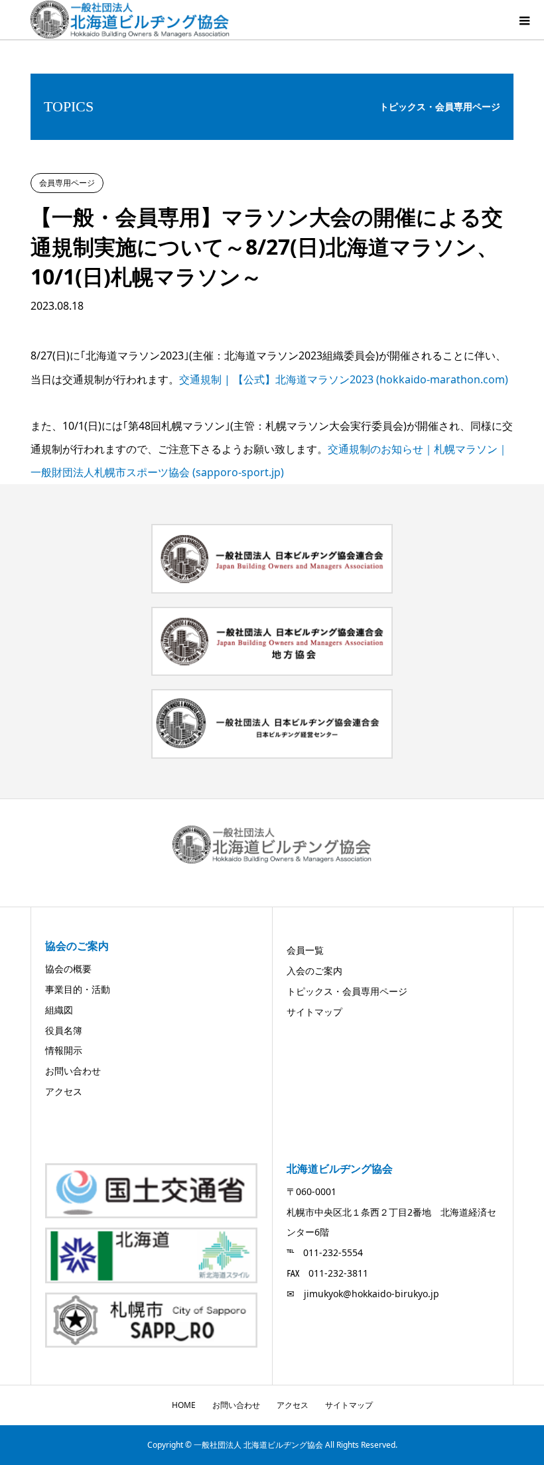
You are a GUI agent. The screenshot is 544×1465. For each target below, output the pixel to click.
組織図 (59, 1009)
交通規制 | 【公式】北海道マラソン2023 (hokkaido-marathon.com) (343, 379)
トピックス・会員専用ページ (347, 991)
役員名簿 (63, 1030)
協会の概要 (68, 968)
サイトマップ (314, 1011)
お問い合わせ (73, 1070)
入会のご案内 (314, 970)
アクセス (63, 1091)
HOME (184, 1405)
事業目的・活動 (77, 989)
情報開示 (63, 1050)
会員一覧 (305, 950)
